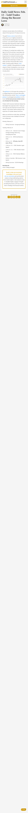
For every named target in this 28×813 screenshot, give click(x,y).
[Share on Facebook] (9, 197)
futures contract (11, 36)
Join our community (9, 176)
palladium (18, 97)
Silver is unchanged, (20, 95)
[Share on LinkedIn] (16, 197)
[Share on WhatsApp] (19, 197)
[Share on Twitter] (11, 197)
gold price (7, 91)
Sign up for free (14, 5)
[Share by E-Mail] (14, 197)
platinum (5, 97)
